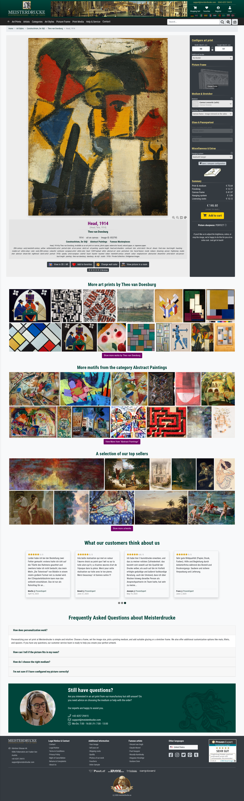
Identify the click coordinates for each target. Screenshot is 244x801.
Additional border (198, 54)
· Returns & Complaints (57, 761)
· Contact (51, 744)
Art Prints (16, 21)
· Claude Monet (134, 748)
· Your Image (93, 744)
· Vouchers (93, 761)
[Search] (222, 22)
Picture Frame (63, 21)
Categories (37, 21)
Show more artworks (122, 528)
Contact (106, 21)
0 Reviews (104, 270)
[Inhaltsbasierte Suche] (228, 22)
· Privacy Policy (54, 754)
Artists (26, 21)
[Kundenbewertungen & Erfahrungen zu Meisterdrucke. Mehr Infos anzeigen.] (222, 750)
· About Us (52, 765)
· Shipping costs (95, 751)
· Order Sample (94, 765)
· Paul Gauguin (134, 751)
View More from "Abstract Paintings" (122, 441)
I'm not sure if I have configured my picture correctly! (41, 671)
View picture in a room (136, 264)
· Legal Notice (53, 748)
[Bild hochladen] (235, 22)
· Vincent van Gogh (136, 744)
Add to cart (214, 215)
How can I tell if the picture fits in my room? (36, 652)
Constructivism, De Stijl (36, 28)
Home (10, 28)
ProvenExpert (41, 591)
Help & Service (93, 21)
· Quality (92, 754)
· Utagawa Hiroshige (136, 758)
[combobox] (212, 58)
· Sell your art (94, 748)
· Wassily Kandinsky (136, 754)
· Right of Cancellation (56, 758)
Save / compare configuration (213, 163)
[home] (8, 21)
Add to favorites (84, 264)
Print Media (78, 21)
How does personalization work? (30, 630)
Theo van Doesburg (55, 28)
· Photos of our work (96, 758)
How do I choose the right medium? (31, 661)
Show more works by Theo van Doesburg (122, 355)
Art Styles (49, 21)
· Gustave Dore (134, 761)
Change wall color (108, 264)
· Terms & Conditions (56, 751)
